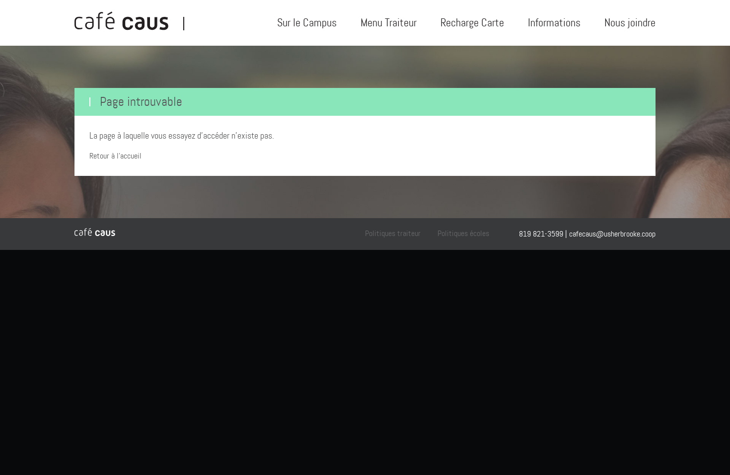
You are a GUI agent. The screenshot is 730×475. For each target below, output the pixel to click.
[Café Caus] (128, 23)
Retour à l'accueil (115, 156)
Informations (554, 22)
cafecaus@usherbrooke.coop (612, 234)
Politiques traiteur (393, 233)
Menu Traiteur (389, 22)
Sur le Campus (307, 22)
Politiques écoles (463, 233)
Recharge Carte (472, 22)
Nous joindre (630, 22)
